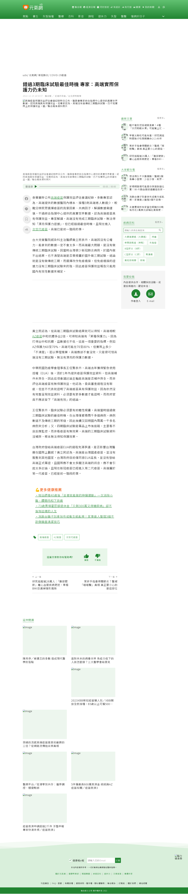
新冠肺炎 (43, 75)
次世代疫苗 (40, 229)
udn (25, 75)
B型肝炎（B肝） (133, 248)
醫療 (61, 16)
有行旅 (128, 7)
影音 (81, 16)
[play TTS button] (36, 186)
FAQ (54, 883)
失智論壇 (48, 16)
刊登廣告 (45, 883)
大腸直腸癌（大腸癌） (136, 236)
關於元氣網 (60, 874)
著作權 (89, 883)
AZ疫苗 (37, 336)
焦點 (25, 16)
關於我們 (132, 883)
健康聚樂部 (74, 874)
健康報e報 (78, 860)
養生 (35, 16)
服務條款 (80, 883)
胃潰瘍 (149, 254)
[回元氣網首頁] (36, 7)
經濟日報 (90, 7)
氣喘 (142, 260)
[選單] (163, 7)
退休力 (102, 16)
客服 (60, 883)
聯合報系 (112, 883)
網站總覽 (143, 883)
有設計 (116, 7)
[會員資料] (159, 7)
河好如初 (104, 7)
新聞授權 (69, 883)
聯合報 (78, 7)
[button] (163, 16)
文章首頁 (117, 874)
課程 (91, 16)
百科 (71, 16)
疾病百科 (97, 874)
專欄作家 (128, 874)
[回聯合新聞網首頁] (26, 7)
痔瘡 (154, 236)
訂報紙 (122, 883)
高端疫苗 (57, 197)
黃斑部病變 (130, 260)
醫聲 (124, 16)
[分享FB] (26, 198)
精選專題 (86, 874)
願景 (138, 7)
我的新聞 (149, 7)
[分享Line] (26, 208)
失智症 (153, 242)
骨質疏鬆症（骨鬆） (135, 242)
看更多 (160, 118)
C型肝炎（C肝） (133, 254)
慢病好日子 (138, 16)
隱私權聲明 (99, 883)
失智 (114, 16)
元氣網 (33, 75)
